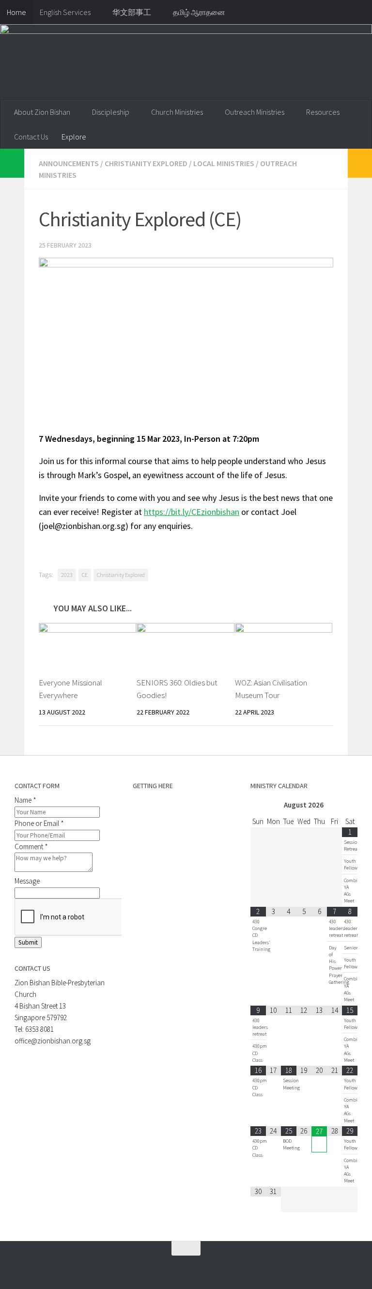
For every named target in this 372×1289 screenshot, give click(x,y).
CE (85, 574)
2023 (67, 574)
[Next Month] (349, 805)
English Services (65, 12)
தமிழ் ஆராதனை (199, 12)
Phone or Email (39, 823)
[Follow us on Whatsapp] (139, 1267)
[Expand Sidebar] (12, 163)
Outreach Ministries (254, 112)
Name (25, 800)
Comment (31, 846)
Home (16, 12)
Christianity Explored (146, 163)
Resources (323, 112)
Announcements (69, 163)
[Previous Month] (258, 805)
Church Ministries (177, 112)
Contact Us (31, 136)
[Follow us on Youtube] (174, 1267)
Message (27, 880)
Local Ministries (223, 163)
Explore (74, 136)
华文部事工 (131, 12)
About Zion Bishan (42, 112)
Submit (28, 942)
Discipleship (110, 112)
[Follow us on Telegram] (156, 1267)
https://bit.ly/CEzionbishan (191, 511)
